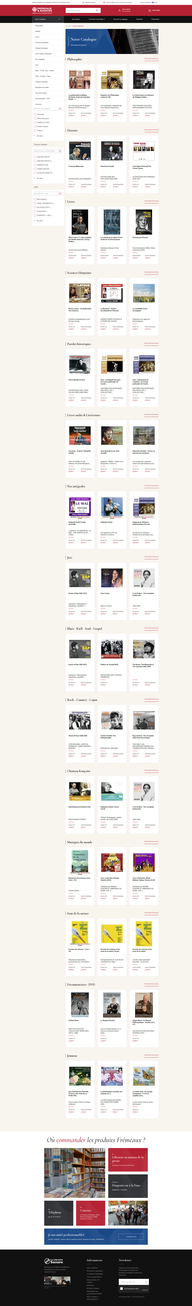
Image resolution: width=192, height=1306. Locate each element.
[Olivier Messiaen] (35, 118)
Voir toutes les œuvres (151, 58)
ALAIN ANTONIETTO (44, 173)
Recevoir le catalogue (120, 19)
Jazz (36, 65)
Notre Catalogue (40, 19)
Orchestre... (41, 114)
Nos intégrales (40, 59)
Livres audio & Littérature (43, 54)
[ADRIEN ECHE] (35, 165)
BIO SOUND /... (42, 199)
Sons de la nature (41, 93)
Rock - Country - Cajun (42, 76)
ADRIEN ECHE (42, 165)
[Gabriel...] (35, 130)
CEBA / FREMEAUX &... (45, 203)
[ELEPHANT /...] (35, 211)
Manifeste (139, 19)
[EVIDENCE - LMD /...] (35, 215)
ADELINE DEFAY (43, 157)
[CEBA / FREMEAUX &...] (35, 203)
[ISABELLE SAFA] (35, 122)
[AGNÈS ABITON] (35, 169)
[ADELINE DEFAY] (35, 157)
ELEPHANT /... (42, 211)
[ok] (60, 108)
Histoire (37, 31)
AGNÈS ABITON (43, 169)
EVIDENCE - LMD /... (44, 215)
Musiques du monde (42, 87)
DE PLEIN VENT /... (44, 207)
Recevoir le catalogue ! (95, 1271)
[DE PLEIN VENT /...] (35, 207)
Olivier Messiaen (43, 118)
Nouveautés (76, 19)
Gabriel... (40, 130)
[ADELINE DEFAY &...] (35, 161)
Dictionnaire (155, 19)
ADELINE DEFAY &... (44, 161)
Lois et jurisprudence (94, 1277)
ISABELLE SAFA (43, 122)
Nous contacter (92, 1268)
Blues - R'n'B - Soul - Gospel (44, 70)
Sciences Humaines (41, 42)
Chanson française (41, 82)
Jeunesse (38, 104)
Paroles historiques (41, 48)
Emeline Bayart (42, 126)
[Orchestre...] (35, 114)
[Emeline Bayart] (35, 126)
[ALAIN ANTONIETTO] (35, 173)
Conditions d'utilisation (95, 1274)
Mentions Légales (93, 1288)
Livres (37, 37)
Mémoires (90, 1285)
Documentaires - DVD (42, 98)
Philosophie (39, 26)
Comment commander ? (97, 19)
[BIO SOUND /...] (35, 199)
